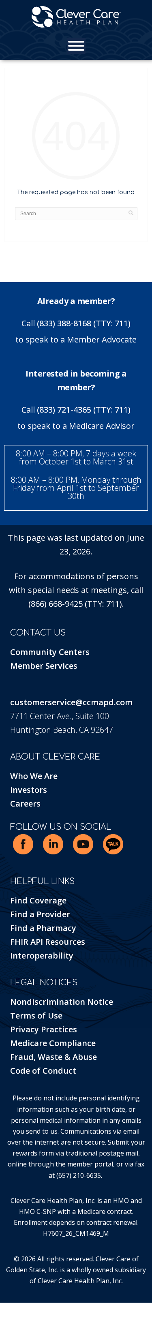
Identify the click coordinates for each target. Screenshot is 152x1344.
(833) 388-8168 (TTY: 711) (84, 323)
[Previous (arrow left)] (2, 1324)
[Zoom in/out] (2, 1310)
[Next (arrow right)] (8, 1324)
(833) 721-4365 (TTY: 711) (84, 409)
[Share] (14, 1310)
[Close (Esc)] (20, 1310)
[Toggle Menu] (76, 46)
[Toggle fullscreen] (8, 1310)
